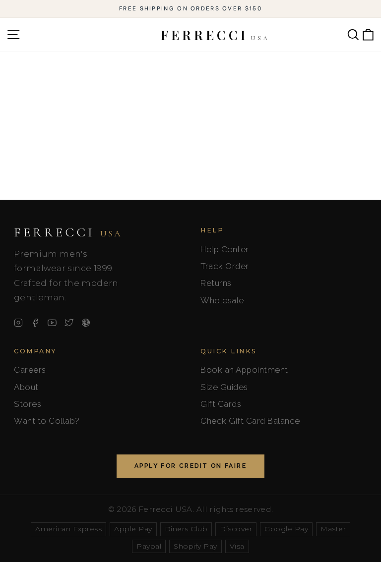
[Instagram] (18, 322)
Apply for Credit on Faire (190, 465)
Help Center (224, 249)
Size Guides (224, 387)
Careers (30, 370)
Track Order (224, 266)
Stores (27, 404)
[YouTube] (52, 322)
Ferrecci (68, 232)
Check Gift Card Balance (250, 421)
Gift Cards (220, 404)
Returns (216, 283)
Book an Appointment (244, 370)
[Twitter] (68, 322)
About (26, 387)
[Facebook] (35, 322)
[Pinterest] (85, 322)
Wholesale (222, 300)
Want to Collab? (47, 421)
